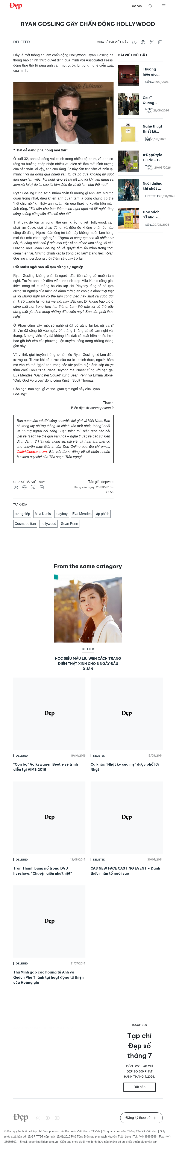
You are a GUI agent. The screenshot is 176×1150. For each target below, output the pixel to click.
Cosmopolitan (25, 523)
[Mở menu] (163, 5)
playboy (62, 514)
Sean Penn (69, 523)
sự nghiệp (22, 514)
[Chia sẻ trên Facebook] (134, 42)
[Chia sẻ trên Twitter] (151, 42)
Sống (149, 82)
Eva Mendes (81, 514)
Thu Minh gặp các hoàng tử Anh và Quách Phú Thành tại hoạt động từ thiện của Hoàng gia (48, 977)
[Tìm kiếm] (150, 6)
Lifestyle (152, 196)
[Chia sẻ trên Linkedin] (160, 42)
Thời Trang (149, 167)
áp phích (102, 514)
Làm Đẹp (148, 139)
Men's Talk (149, 110)
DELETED (21, 42)
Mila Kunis (43, 514)
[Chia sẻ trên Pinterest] (143, 42)
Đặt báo (136, 6)
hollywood (48, 523)
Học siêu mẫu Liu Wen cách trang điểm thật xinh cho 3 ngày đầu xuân (88, 663)
